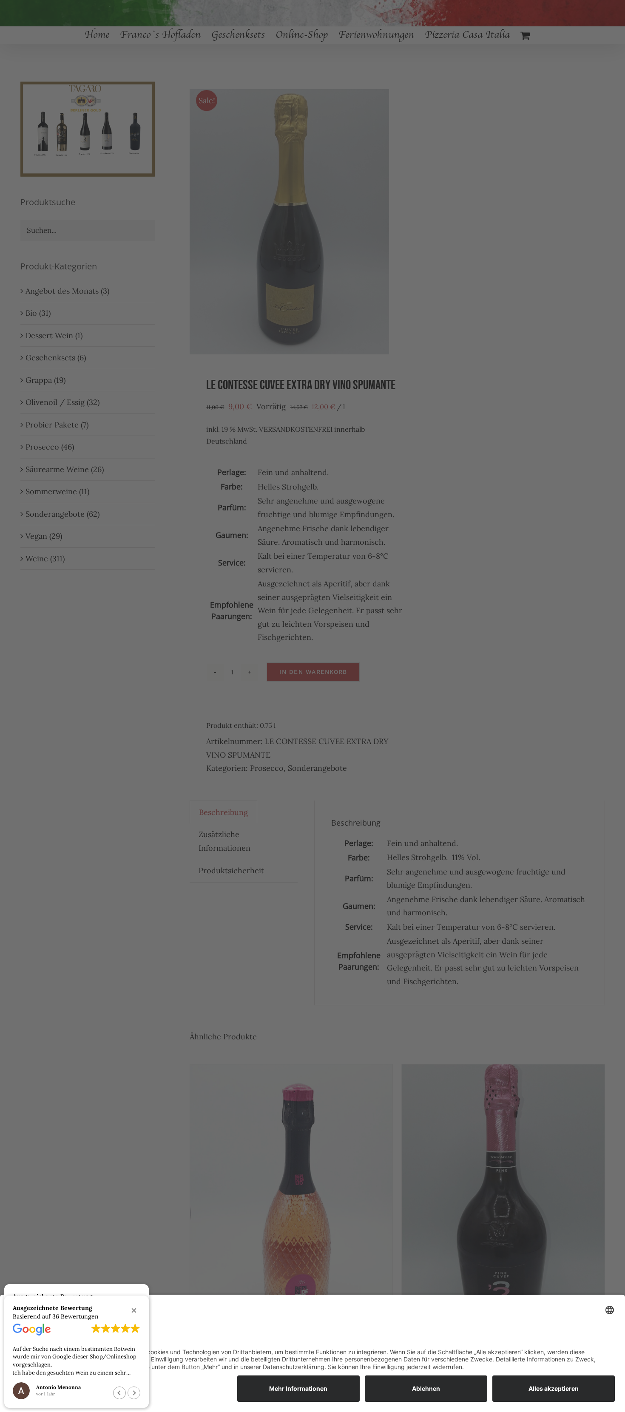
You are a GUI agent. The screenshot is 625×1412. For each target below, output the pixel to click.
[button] (134, 1310)
